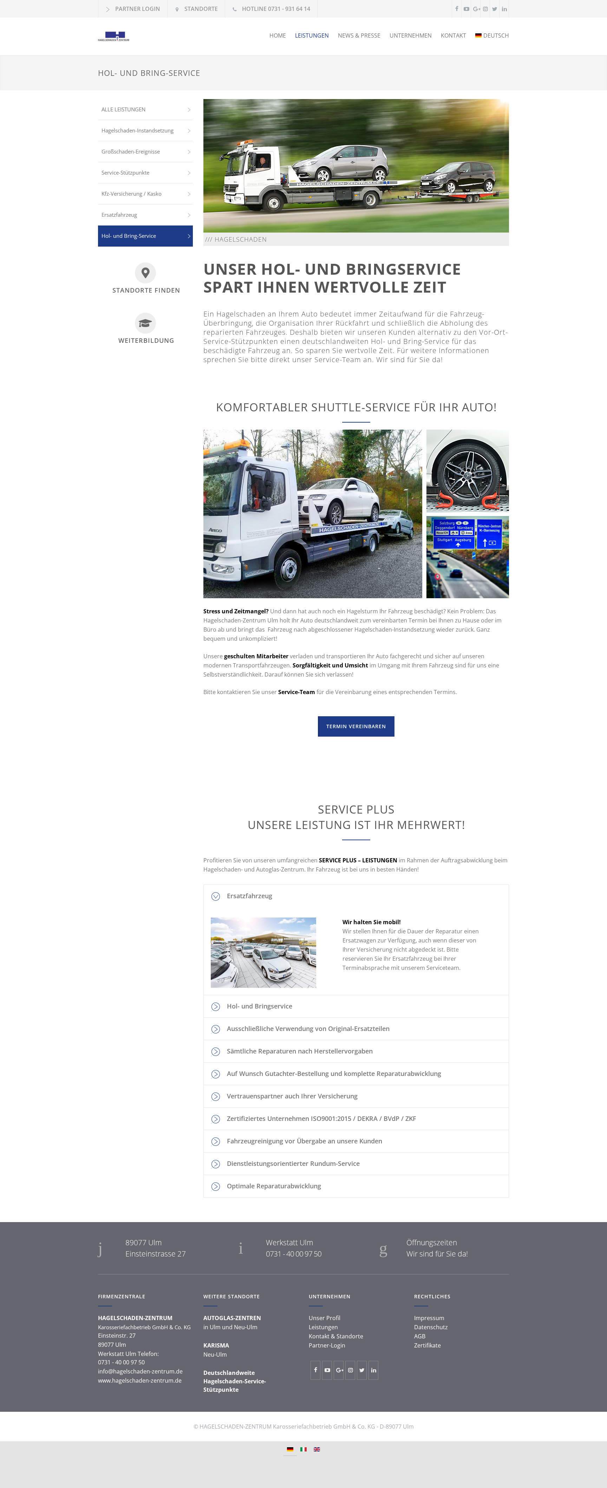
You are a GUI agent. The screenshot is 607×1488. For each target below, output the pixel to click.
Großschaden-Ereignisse (131, 151)
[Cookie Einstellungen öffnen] (12, 1479)
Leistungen (323, 1327)
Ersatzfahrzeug (119, 214)
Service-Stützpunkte (125, 172)
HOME (277, 35)
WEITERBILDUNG (146, 340)
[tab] (356, 896)
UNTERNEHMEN (411, 35)
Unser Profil (324, 1318)
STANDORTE (201, 9)
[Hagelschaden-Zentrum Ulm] (163, 36)
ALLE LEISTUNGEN (123, 109)
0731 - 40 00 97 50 (293, 1254)
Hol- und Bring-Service (129, 235)
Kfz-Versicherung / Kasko (132, 193)
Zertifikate (427, 1345)
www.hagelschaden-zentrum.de (140, 1380)
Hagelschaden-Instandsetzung (138, 130)
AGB (419, 1336)
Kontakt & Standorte (336, 1336)
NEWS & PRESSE (359, 35)
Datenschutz (431, 1327)
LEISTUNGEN (312, 35)
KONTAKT (453, 35)
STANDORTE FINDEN (146, 290)
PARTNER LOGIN (137, 9)
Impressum (429, 1318)
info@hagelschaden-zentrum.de (140, 1371)
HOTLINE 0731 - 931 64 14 (276, 9)
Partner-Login (327, 1345)
